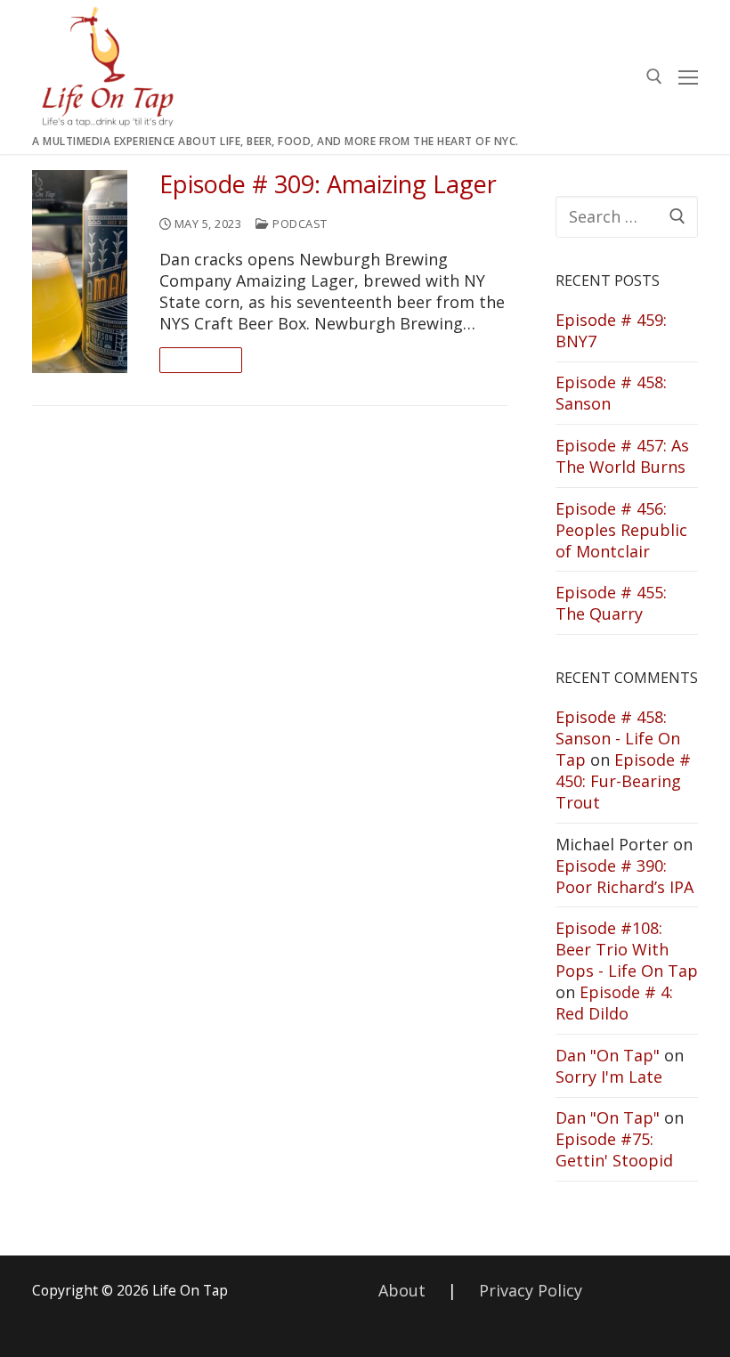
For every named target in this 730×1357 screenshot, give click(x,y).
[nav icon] (688, 77)
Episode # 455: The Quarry (611, 602)
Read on (201, 360)
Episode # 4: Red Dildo (614, 1002)
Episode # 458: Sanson (611, 392)
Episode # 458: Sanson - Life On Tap (618, 738)
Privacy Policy (530, 1290)
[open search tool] (654, 77)
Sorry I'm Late (609, 1076)
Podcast (299, 223)
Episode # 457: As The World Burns (622, 456)
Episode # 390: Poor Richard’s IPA (625, 876)
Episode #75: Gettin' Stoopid (614, 1149)
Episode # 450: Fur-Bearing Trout (623, 781)
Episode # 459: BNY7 (611, 330)
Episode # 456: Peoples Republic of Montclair (621, 530)
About (402, 1290)
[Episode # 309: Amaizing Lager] (79, 271)
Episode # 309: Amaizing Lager (328, 184)
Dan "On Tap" (608, 1055)
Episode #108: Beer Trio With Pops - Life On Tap (627, 949)
